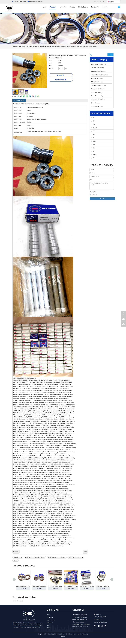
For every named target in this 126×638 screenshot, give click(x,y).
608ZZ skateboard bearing (75, 557)
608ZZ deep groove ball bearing (56, 557)
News (48, 628)
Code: (50, 65)
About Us (50, 622)
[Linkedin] (98, 2)
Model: (50, 60)
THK (94, 151)
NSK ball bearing (18, 557)
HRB (94, 144)
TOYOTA (95, 154)
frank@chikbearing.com (35, 1)
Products (50, 617)
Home (48, 615)
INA (93, 138)
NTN (94, 131)
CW (93, 158)
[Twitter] (101, 2)
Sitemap (63, 636)
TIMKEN (95, 127)
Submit (102, 198)
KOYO (94, 121)
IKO (93, 148)
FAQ (48, 625)
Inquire (59, 75)
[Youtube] (103, 2)
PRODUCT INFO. (19, 100)
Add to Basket (59, 79)
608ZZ (15, 560)
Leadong (85, 634)
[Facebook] (95, 2)
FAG (94, 134)
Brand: (50, 63)
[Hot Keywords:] (119, 7)
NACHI (94, 141)
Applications (51, 620)
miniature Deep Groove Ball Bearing (35, 557)
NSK (94, 124)
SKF (94, 117)
